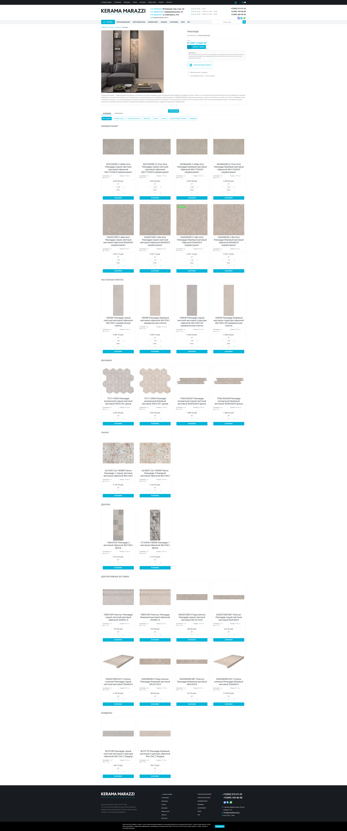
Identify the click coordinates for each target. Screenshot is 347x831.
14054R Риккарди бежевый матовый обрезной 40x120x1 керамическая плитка (155, 320)
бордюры (193, 118)
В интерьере (119, 113)
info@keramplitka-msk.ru (160, 17)
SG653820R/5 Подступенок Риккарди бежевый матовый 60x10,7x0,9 (155, 682)
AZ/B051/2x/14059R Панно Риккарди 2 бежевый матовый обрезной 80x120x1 (155, 473)
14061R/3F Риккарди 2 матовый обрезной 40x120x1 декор (118, 545)
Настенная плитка (134, 118)
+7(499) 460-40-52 (238, 14)
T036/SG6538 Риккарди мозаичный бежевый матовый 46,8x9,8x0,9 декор (229, 401)
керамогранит (119, 118)
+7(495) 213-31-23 (238, 8)
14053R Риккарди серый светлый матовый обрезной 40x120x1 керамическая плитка (118, 322)
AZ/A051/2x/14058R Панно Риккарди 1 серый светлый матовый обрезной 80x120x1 (118, 473)
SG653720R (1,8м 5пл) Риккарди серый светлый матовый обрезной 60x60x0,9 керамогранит (155, 241)
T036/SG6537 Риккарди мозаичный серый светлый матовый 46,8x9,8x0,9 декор (192, 401)
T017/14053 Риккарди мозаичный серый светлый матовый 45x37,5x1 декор (118, 401)
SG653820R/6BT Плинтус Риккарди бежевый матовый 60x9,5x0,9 (192, 682)
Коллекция (107, 113)
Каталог (111, 27)
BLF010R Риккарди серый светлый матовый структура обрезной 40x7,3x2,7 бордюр (118, 754)
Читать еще (173, 111)
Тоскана (118, 27)
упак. (118, 190)
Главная (104, 27)
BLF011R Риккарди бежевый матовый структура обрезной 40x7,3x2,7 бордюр (155, 754)
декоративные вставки (178, 118)
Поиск (244, 22)
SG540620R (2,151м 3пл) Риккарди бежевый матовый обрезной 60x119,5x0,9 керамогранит (229, 168)
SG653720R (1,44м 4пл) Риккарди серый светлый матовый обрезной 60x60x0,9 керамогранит (118, 241)
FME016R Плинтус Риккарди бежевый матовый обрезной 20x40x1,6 (155, 617)
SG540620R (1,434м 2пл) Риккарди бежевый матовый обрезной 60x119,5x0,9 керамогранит (192, 168)
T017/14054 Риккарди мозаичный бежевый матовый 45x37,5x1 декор (155, 401)
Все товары (107, 118)
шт (118, 415)
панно (156, 118)
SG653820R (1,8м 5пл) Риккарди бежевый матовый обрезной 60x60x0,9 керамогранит (229, 241)
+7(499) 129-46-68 (238, 11)
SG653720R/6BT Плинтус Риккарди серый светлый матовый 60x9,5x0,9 (229, 617)
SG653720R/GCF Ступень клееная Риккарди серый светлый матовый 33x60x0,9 (118, 682)
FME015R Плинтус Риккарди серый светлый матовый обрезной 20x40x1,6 (118, 617)
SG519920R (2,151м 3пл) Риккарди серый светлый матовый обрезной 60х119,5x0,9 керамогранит (155, 168)
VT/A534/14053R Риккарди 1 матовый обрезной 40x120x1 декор (155, 545)
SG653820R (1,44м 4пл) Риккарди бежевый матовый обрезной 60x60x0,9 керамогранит (192, 241)
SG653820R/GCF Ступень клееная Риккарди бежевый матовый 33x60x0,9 (228, 682)
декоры (164, 118)
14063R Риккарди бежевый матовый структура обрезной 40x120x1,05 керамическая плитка (229, 322)
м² (118, 184)
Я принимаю (219, 826)
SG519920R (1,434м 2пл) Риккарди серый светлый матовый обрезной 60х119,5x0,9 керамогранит (118, 168)
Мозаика (147, 118)
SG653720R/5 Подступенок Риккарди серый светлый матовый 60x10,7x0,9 (191, 617)
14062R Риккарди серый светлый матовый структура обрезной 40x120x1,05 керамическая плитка (192, 322)
